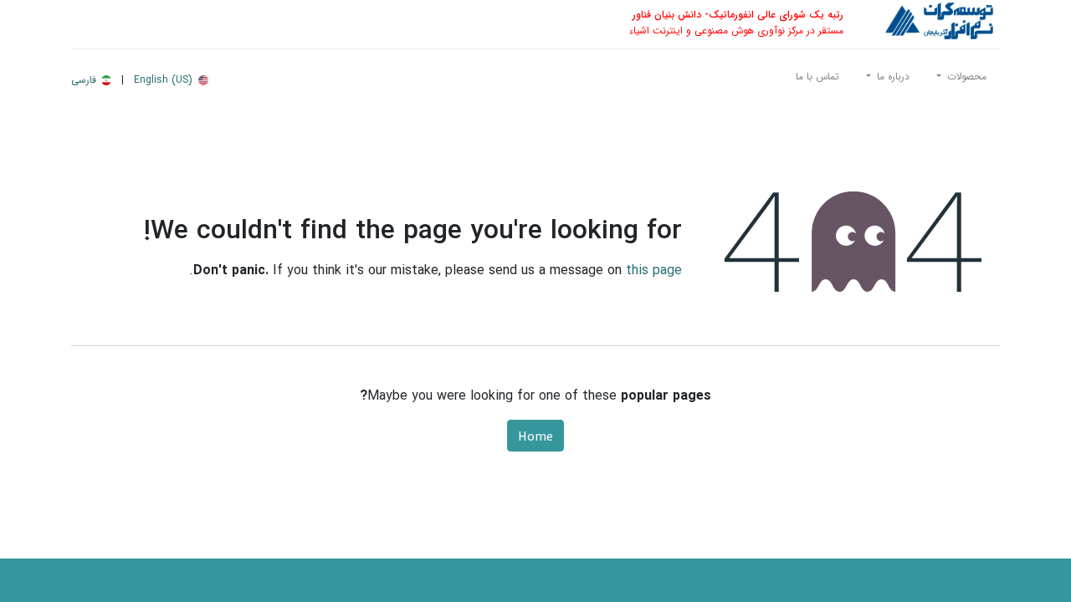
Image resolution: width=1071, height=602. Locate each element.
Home (535, 435)
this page (654, 270)
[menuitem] (817, 80)
